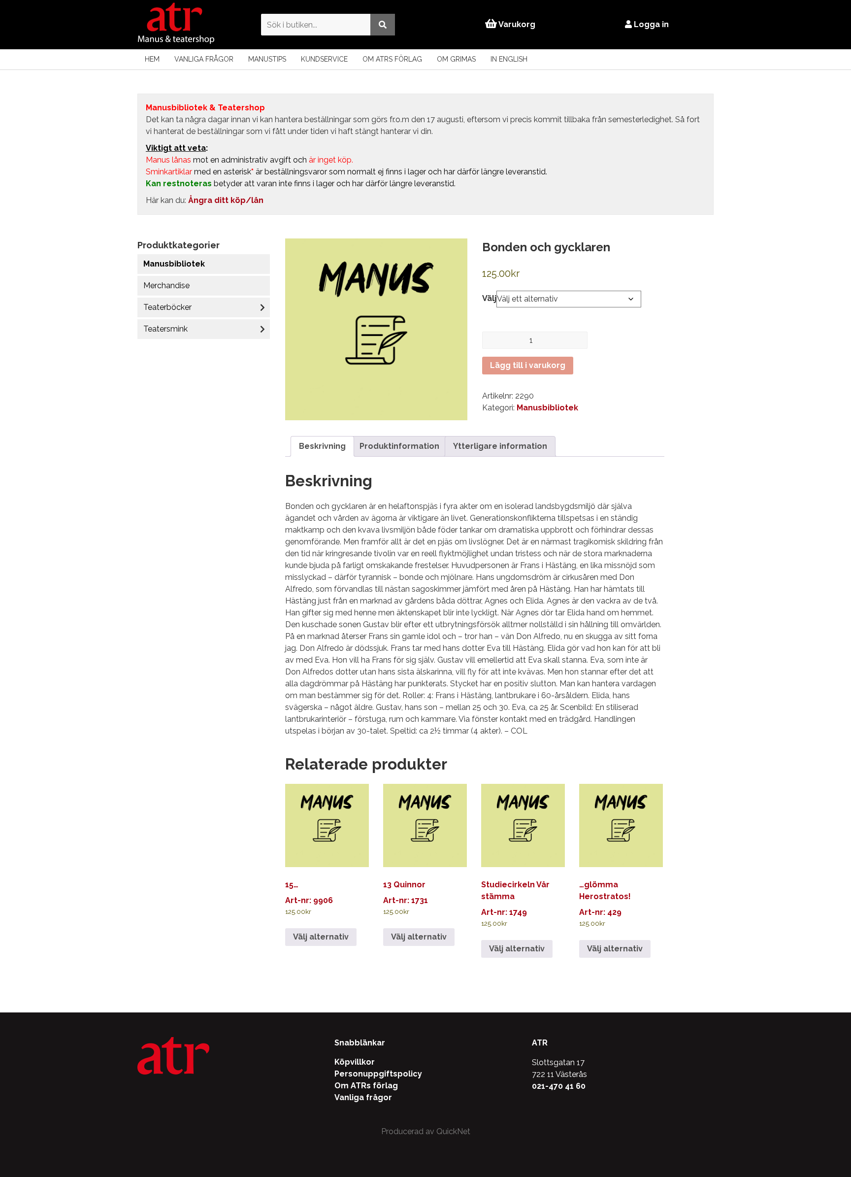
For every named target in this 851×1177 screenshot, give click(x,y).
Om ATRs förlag (392, 59)
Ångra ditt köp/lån (225, 200)
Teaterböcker (167, 307)
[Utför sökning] (382, 24)
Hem (152, 59)
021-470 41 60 (559, 1086)
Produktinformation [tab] (399, 446)
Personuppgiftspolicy (378, 1073)
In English (509, 59)
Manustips (267, 59)
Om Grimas (456, 59)
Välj (489, 298)
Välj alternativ (321, 937)
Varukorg (516, 24)
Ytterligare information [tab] (500, 446)
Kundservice (324, 59)
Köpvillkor (354, 1062)
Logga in (650, 24)
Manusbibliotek (174, 264)
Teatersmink (165, 329)
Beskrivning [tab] (322, 446)
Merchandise (166, 285)
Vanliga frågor (203, 59)
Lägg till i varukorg (527, 365)
